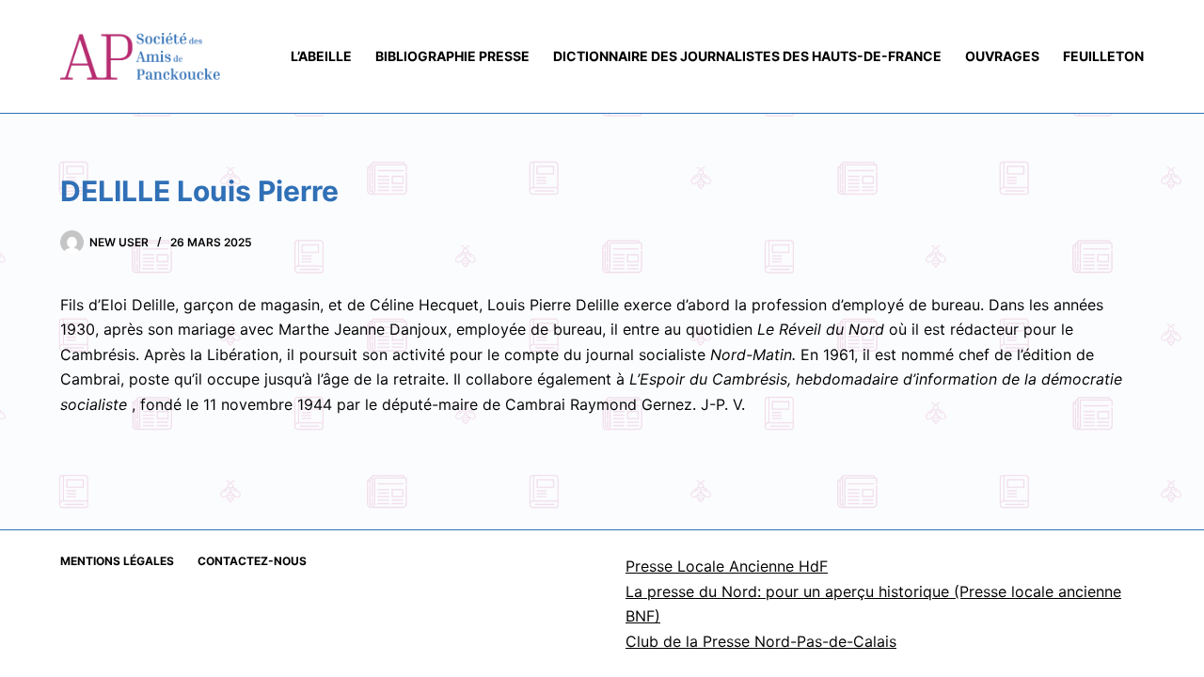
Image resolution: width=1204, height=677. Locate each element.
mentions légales (117, 561)
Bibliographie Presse (452, 56)
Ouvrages (1002, 56)
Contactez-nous (252, 561)
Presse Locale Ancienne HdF (727, 566)
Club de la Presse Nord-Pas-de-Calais (761, 641)
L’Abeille (321, 56)
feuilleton (1103, 56)
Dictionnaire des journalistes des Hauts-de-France (747, 56)
